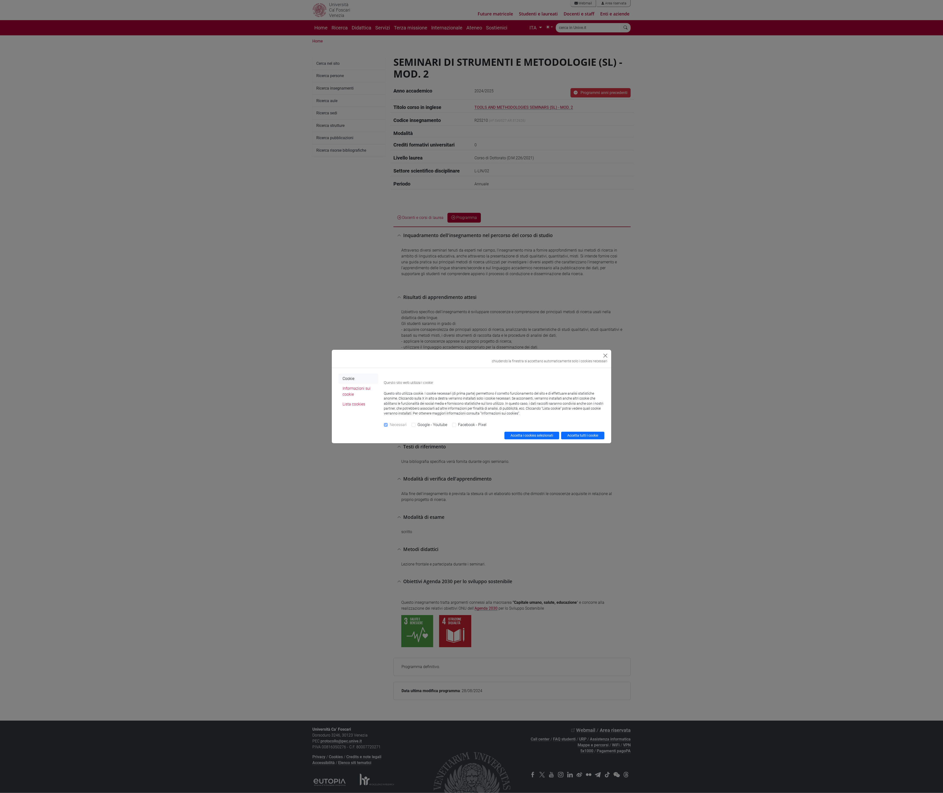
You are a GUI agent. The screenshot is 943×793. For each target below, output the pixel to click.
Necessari (398, 424)
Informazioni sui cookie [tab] (357, 391)
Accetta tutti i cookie (582, 435)
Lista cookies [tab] (354, 404)
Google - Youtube (432, 424)
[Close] (605, 356)
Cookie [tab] (348, 378)
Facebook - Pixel (472, 424)
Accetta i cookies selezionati (532, 435)
